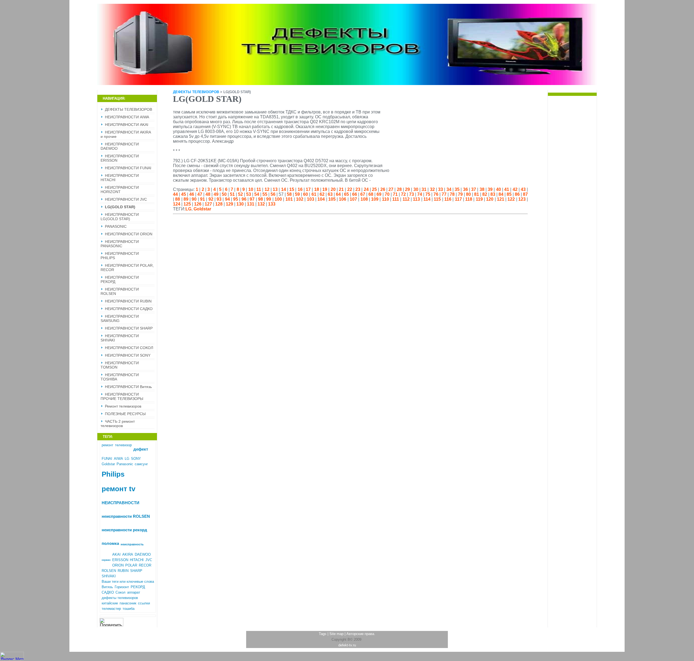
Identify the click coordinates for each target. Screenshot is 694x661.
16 (300, 189)
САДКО (108, 592)
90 (194, 199)
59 (297, 194)
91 (202, 199)
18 (316, 189)
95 (235, 199)
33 (440, 189)
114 (426, 199)
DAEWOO (143, 554)
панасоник (128, 603)
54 (256, 194)
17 (308, 189)
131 (250, 204)
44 (175, 194)
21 (341, 189)
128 (219, 204)
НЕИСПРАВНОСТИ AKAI (126, 124)
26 (382, 189)
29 (407, 189)
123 (522, 199)
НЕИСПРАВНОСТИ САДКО (129, 309)
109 (374, 199)
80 (468, 194)
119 (479, 199)
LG (127, 459)
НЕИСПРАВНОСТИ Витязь (128, 387)
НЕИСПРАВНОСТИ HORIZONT (120, 189)
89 (186, 199)
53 (248, 194)
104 (321, 199)
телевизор (123, 445)
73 (411, 194)
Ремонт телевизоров (123, 406)
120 (489, 199)
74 (419, 194)
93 (219, 199)
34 (448, 189)
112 (406, 199)
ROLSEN (109, 571)
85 (509, 194)
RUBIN (123, 571)
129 (229, 204)
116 (447, 199)
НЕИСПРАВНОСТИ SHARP (129, 328)
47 (199, 194)
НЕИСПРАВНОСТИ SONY (127, 355)
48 (207, 194)
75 (427, 194)
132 (261, 204)
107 (353, 199)
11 (258, 189)
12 (267, 189)
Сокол (120, 592)
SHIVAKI (109, 576)
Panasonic (125, 464)
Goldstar (108, 464)
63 (330, 194)
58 (289, 194)
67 (362, 194)
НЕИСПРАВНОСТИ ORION (128, 234)
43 (523, 189)
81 (476, 194)
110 (385, 199)
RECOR (145, 565)
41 (506, 189)
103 (310, 199)
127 (208, 204)
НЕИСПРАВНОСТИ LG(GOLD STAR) (120, 216)
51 (232, 194)
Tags (322, 634)
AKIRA (127, 554)
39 (490, 189)
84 (501, 194)
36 (465, 189)
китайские (110, 603)
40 (498, 189)
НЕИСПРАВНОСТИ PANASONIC (120, 243)
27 (390, 189)
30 (415, 189)
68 (370, 194)
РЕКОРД (138, 587)
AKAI (116, 554)
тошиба (128, 609)
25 (374, 189)
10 (250, 189)
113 (416, 199)
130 (240, 204)
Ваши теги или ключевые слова (128, 581)
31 (424, 189)
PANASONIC (116, 226)
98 (260, 199)
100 (278, 199)
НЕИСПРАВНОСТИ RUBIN (128, 301)
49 (216, 194)
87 (525, 194)
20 (333, 189)
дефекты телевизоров (120, 598)
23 (357, 189)
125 (187, 204)
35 (457, 189)
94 (227, 199)
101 (289, 199)
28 (399, 189)
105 (332, 199)
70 (387, 194)
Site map (336, 634)
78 (452, 194)
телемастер (111, 609)
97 (252, 199)
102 (299, 199)
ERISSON (120, 560)
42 (515, 189)
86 (517, 194)
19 (324, 189)
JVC (148, 560)
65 (346, 194)
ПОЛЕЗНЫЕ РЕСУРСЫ (125, 414)
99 (268, 199)
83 (492, 194)
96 (244, 199)
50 (224, 194)
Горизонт (122, 587)
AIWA (118, 459)
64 (338, 194)
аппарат (133, 592)
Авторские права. (360, 634)
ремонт (107, 445)
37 (473, 189)
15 (291, 189)
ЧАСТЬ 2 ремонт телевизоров (118, 423)
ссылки (144, 603)
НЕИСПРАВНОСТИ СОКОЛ (129, 348)
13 (275, 189)
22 (349, 189)
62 (322, 194)
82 (484, 194)
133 (271, 204)
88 (177, 199)
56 (273, 194)
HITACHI (137, 560)
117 (458, 199)
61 (313, 194)
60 (305, 194)
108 (364, 199)
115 (437, 199)
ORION (118, 565)
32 (432, 189)
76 (435, 194)
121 (500, 199)
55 (264, 194)
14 (283, 189)
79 (460, 194)
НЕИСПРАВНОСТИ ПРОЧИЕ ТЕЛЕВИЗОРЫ (122, 396)
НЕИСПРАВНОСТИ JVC (126, 199)
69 (379, 194)
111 (395, 199)
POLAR (131, 565)
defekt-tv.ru (347, 645)
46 (191, 194)
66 (354, 194)
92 (210, 199)
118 (468, 199)
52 (240, 194)
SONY (136, 459)
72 (403, 194)
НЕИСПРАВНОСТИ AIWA (127, 117)
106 (342, 199)
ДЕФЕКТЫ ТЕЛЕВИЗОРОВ (128, 109)
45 (183, 194)
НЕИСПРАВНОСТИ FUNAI (128, 168)
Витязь (107, 587)
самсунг (141, 464)
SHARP (136, 571)
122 (511, 199)
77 (444, 194)
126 (197, 204)
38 (482, 189)
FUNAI (107, 459)
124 (176, 204)
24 (366, 189)
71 (395, 194)
